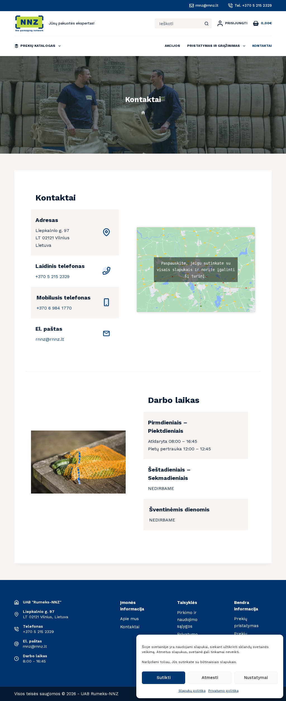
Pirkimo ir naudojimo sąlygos (187, 619)
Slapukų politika (192, 691)
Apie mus (129, 618)
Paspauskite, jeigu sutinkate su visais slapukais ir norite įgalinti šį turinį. (196, 269)
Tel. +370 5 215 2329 (253, 5)
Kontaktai (262, 46)
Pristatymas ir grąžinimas (213, 46)
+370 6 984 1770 (54, 308)
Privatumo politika (223, 691)
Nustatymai (256, 677)
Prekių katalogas (37, 46)
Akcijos (172, 46)
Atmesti (210, 677)
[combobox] (178, 23)
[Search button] (206, 23)
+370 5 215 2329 (52, 276)
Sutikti (164, 677)
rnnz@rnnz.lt (207, 5)
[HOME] (143, 113)
